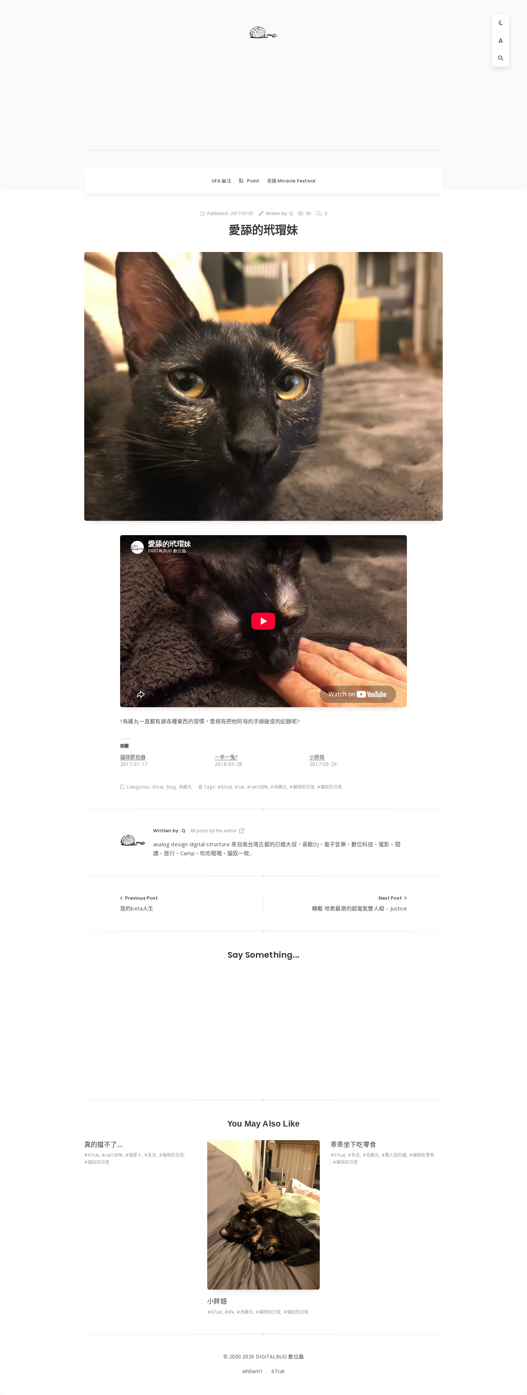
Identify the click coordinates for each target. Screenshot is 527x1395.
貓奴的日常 (331, 787)
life (231, 1312)
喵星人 (135, 1155)
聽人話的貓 (396, 1155)
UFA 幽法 (221, 180)
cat (241, 787)
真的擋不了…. (103, 1144)
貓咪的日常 (303, 787)
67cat (157, 787)
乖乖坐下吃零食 (353, 1144)
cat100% (259, 787)
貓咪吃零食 (423, 1155)
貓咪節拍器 (133, 756)
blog (171, 787)
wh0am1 (252, 1371)
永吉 (152, 1155)
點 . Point (249, 180)
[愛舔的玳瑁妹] (263, 386)
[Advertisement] (263, 100)
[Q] (133, 840)
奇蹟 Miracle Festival (291, 180)
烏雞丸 (185, 787)
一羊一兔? (226, 756)
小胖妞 (317, 756)
